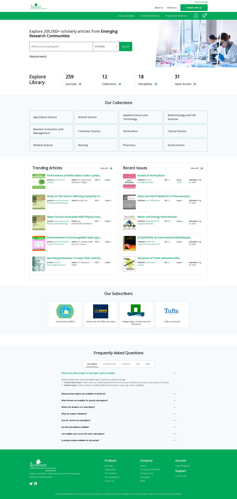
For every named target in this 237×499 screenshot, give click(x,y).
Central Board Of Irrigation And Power (148, 222)
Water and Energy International (157, 216)
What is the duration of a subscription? (78, 407)
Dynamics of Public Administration (159, 258)
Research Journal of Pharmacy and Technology (58, 201)
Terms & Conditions (150, 469)
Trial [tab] (137, 364)
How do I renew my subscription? (75, 420)
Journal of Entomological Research (56, 263)
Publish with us (194, 7)
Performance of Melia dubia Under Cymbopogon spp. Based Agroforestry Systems (97, 175)
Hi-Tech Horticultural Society (145, 181)
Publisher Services (176, 15)
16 (169, 200)
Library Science (177, 131)
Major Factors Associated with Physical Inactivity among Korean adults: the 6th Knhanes (101, 216)
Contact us (180, 475)
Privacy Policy (146, 473)
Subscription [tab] (92, 364)
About (143, 465)
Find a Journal (126, 15)
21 (99, 262)
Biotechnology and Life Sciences (182, 117)
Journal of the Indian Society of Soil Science (58, 243)
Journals (109, 465)
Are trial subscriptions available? (75, 427)
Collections (110, 469)
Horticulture (130, 131)
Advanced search (38, 56)
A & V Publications (153, 200)
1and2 (179, 182)
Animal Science (87, 117)
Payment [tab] (126, 364)
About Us (159, 7)
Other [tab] (147, 364)
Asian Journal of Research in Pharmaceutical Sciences (170, 196)
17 (169, 180)
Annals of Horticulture (151, 175)
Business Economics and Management (48, 131)
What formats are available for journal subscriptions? (84, 400)
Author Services (150, 15)
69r (169, 221)
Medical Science (43, 145)
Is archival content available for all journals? (80, 440)
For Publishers (112, 477)
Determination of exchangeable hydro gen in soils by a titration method (91, 237)
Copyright (145, 477)
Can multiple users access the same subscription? (83, 433)
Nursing (83, 145)
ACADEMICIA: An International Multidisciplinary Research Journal (177, 237)
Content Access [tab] (109, 364)
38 (99, 180)
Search (125, 46)
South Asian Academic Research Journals (149, 243)
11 (99, 200)
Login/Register (182, 465)
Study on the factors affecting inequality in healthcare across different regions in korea (100, 196)
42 (169, 262)
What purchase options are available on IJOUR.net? (83, 393)
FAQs (142, 481)
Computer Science (89, 131)
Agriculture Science (45, 117)
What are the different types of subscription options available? (88, 373)
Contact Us (172, 7)
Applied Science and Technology (135, 117)
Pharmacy (129, 145)
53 (99, 242)
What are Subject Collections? (74, 413)
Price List (109, 481)
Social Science (176, 145)
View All (104, 168)
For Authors (111, 473)
